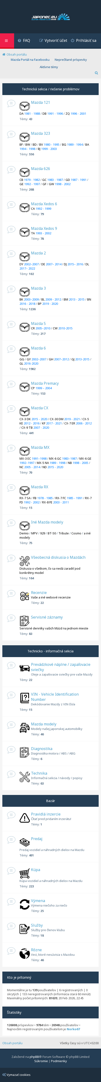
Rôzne (36, 949)
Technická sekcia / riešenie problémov (50, 89)
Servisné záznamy (47, 617)
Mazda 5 (38, 323)
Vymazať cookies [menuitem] (19, 1075)
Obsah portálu (12, 1043)
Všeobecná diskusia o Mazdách (58, 557)
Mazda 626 (40, 168)
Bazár (50, 800)
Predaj (37, 838)
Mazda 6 (38, 348)
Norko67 (73, 1029)
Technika (39, 773)
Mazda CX (39, 407)
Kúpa (35, 869)
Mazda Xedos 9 (44, 228)
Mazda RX (39, 486)
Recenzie (39, 592)
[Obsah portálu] (50, 17)
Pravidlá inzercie (46, 814)
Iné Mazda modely (47, 522)
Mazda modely (43, 724)
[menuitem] (24, 41)
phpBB (34, 1057)
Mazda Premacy (45, 383)
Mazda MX (40, 447)
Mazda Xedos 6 (44, 203)
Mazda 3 (38, 288)
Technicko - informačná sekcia (50, 651)
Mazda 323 (40, 133)
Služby (37, 925)
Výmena (38, 900)
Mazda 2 (38, 253)
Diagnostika (41, 748)
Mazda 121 (40, 102)
